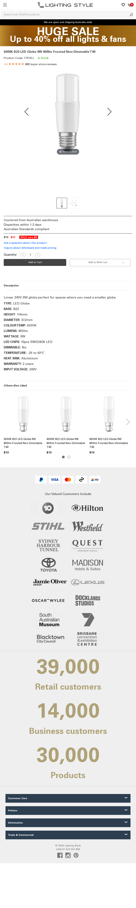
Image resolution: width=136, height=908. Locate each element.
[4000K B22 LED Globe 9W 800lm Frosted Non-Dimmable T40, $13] (66, 414)
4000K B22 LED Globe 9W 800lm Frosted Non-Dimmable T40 (66, 443)
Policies (12, 810)
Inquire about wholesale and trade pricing (30, 247)
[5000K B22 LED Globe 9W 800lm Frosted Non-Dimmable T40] (61, 203)
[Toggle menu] (5, 5)
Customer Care (17, 798)
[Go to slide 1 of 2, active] (63, 457)
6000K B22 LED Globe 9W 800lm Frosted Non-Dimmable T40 (108, 443)
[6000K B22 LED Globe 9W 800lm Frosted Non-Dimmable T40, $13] (109, 414)
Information (15, 822)
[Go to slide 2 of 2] (69, 457)
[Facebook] (60, 855)
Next (127, 421)
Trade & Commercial (21, 834)
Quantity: (10, 254)
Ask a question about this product (25, 242)
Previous (4, 421)
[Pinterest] (76, 855)
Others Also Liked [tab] (15, 385)
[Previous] (26, 112)
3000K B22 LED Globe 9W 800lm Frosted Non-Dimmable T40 (23, 443)
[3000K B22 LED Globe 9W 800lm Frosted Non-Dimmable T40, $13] (23, 414)
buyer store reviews (30, 64)
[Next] (109, 112)
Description (11, 285)
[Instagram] (68, 855)
